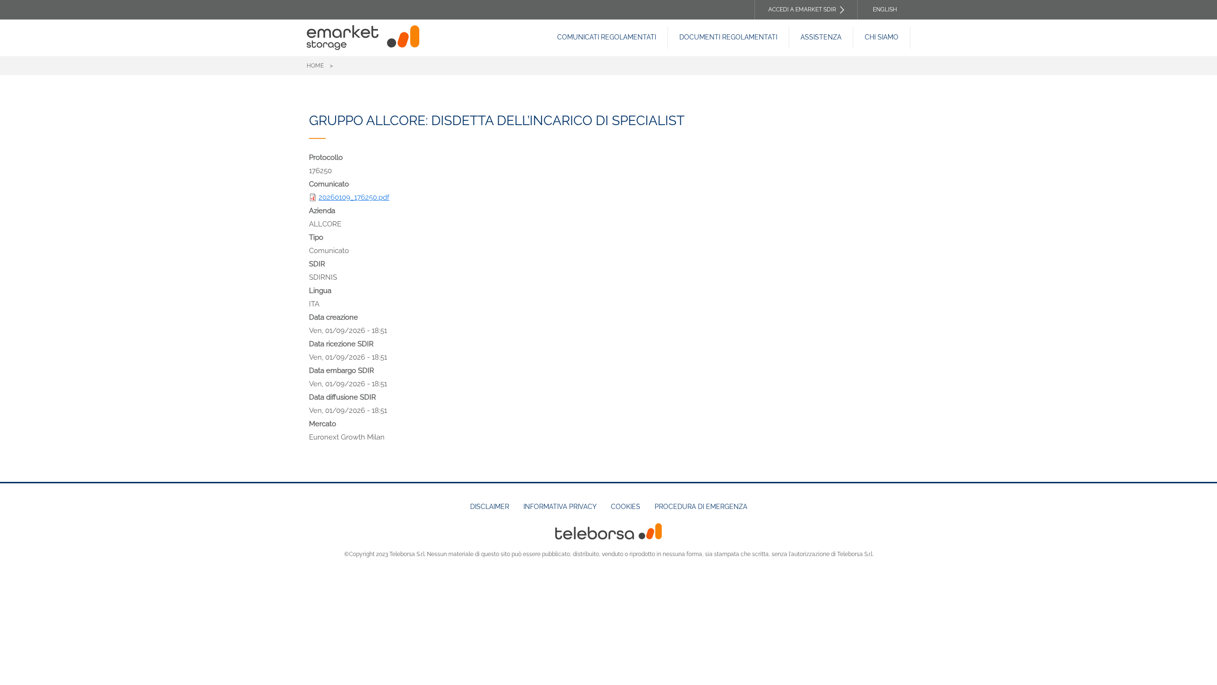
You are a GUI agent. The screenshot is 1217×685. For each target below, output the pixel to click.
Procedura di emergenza (701, 506)
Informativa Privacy (560, 506)
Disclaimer (489, 506)
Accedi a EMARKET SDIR (802, 9)
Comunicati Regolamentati (606, 37)
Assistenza (821, 37)
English (885, 9)
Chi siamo (881, 37)
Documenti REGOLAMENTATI (728, 37)
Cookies (625, 506)
